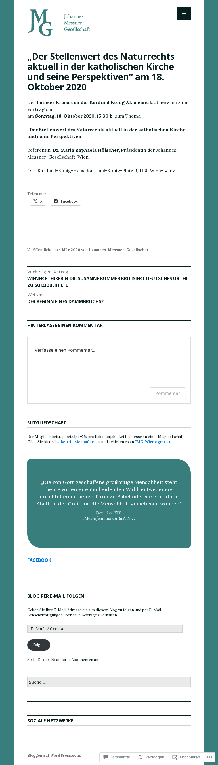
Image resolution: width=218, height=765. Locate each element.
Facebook (39, 560)
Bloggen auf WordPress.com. (54, 755)
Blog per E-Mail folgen (55, 596)
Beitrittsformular (77, 441)
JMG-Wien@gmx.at (153, 441)
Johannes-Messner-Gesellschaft (119, 249)
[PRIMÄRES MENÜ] (184, 13)
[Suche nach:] (109, 682)
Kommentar (168, 393)
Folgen (39, 644)
